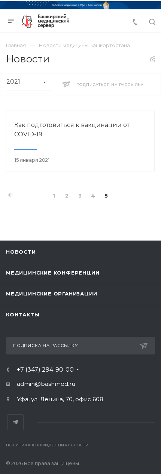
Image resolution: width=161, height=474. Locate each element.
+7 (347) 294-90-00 (45, 370)
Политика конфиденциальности (47, 445)
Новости (21, 252)
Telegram (15, 422)
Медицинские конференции (52, 273)
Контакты (22, 314)
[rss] (152, 59)
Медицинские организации (51, 294)
